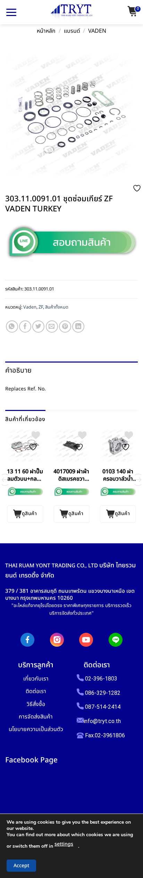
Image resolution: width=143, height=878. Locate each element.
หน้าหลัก (46, 31)
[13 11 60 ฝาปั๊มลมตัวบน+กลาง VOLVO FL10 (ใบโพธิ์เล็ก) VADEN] (25, 446)
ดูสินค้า (29, 513)
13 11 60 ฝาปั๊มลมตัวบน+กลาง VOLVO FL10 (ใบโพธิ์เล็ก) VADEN (25, 475)
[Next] (138, 480)
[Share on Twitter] (38, 326)
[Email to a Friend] (52, 326)
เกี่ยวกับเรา (36, 678)
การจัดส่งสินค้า (36, 716)
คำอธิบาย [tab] (18, 370)
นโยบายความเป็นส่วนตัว (36, 729)
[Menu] (11, 12)
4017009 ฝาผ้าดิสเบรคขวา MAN (71, 475)
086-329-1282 (102, 693)
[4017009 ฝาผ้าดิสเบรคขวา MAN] (71, 446)
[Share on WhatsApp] (12, 326)
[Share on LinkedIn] (78, 326)
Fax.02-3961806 (104, 735)
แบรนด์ (72, 31)
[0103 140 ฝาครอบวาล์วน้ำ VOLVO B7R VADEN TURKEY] (118, 446)
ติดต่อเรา (36, 691)
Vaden (97, 31)
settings (63, 844)
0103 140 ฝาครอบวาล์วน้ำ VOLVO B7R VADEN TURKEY (117, 475)
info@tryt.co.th (102, 721)
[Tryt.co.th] (71, 13)
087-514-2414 (102, 707)
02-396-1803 (101, 678)
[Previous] (4, 480)
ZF (41, 307)
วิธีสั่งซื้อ (36, 704)
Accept (21, 865)
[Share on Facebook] (25, 326)
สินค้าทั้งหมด (56, 307)
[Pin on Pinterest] (65, 326)
